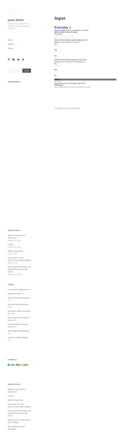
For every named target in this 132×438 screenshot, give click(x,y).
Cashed (10, 244)
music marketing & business (19, 298)
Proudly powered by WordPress (67, 108)
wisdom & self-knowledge (18, 337)
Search (27, 71)
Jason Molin (16, 20)
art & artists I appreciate (17, 289)
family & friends (14, 293)
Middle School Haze (15, 251)
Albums (11, 44)
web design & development (18, 331)
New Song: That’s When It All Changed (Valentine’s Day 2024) (19, 269)
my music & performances (18, 304)
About (10, 40)
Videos (10, 48)
